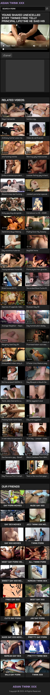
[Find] (47, 8)
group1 (8, 55)
